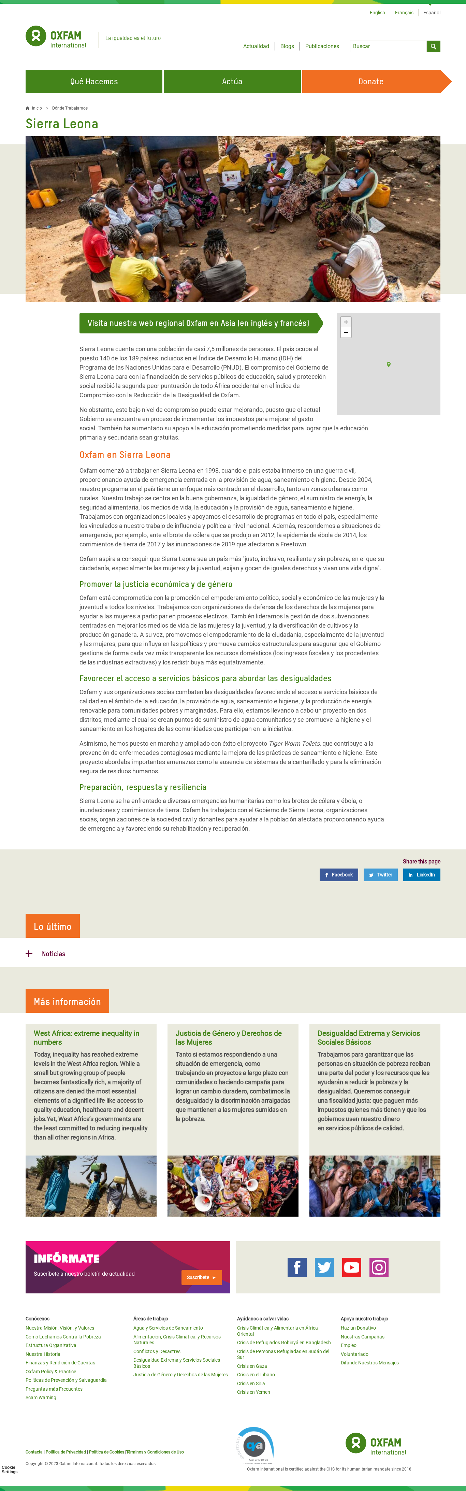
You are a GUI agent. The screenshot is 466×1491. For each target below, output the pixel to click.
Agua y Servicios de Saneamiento (168, 1328)
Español (431, 12)
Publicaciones (322, 46)
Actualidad (256, 46)
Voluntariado (354, 1354)
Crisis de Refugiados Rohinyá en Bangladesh (284, 1342)
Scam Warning (41, 1397)
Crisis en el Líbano (256, 1374)
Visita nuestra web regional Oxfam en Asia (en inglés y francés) (198, 323)
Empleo (348, 1345)
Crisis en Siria (251, 1383)
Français (404, 12)
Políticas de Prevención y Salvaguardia (66, 1380)
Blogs (287, 46)
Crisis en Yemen (253, 1392)
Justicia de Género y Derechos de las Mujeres (180, 1374)
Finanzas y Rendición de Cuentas (60, 1362)
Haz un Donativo (358, 1328)
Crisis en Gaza (252, 1366)
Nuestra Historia (43, 1354)
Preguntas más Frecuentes (54, 1389)
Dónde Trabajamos (70, 108)
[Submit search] (433, 46)
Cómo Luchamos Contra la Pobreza (63, 1336)
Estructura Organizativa (51, 1345)
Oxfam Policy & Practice (51, 1371)
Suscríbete (198, 1277)
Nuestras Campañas (362, 1336)
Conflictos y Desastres (156, 1351)
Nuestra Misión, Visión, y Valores (60, 1328)
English (377, 12)
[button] (389, 364)
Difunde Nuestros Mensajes (370, 1362)
